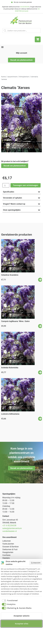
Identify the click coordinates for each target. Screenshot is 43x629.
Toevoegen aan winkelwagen (25, 185)
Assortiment (13, 77)
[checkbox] (9, 600)
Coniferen (6, 555)
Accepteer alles (21, 623)
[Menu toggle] (2, 47)
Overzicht (36, 563)
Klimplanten (24, 77)
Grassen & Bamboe (10, 546)
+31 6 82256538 (9, 525)
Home (3, 77)
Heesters (6, 558)
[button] (14, 165)
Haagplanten (7, 552)
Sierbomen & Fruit (9, 549)
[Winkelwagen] (38, 39)
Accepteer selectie (21, 616)
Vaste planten (8, 544)
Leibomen (6, 541)
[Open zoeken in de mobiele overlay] (21, 30)
